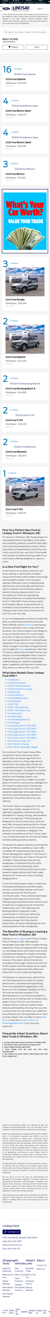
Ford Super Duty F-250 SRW (22, 725)
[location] (49, 2)
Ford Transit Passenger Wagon (23, 747)
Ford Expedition (15, 695)
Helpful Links (30, 1262)
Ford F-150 (13, 704)
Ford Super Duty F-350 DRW (22, 729)
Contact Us (13, 1232)
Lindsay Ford (5, 1311)
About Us (41, 1269)
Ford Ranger (14, 722)
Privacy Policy (11, 1311)
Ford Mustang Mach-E (19, 719)
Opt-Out (45, 1311)
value (21, 649)
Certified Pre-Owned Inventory (20, 1287)
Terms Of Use (18, 1311)
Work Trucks (20, 1275)
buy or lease (18, 938)
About (41, 1260)
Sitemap (24, 1311)
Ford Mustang (15, 716)
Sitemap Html (31, 1311)
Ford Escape (14, 692)
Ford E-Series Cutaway (19, 686)
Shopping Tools (8, 1262)
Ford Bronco (14, 680)
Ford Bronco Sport (17, 683)
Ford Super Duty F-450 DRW (22, 735)
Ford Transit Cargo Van (19, 741)
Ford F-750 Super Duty (19, 710)
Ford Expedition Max (18, 698)
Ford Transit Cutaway (18, 744)
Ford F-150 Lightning (18, 707)
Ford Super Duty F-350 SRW (22, 732)
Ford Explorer (14, 701)
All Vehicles (20, 1262)
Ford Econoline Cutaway (20, 689)
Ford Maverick (15, 713)
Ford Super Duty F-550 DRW (22, 738)
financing (29, 625)
